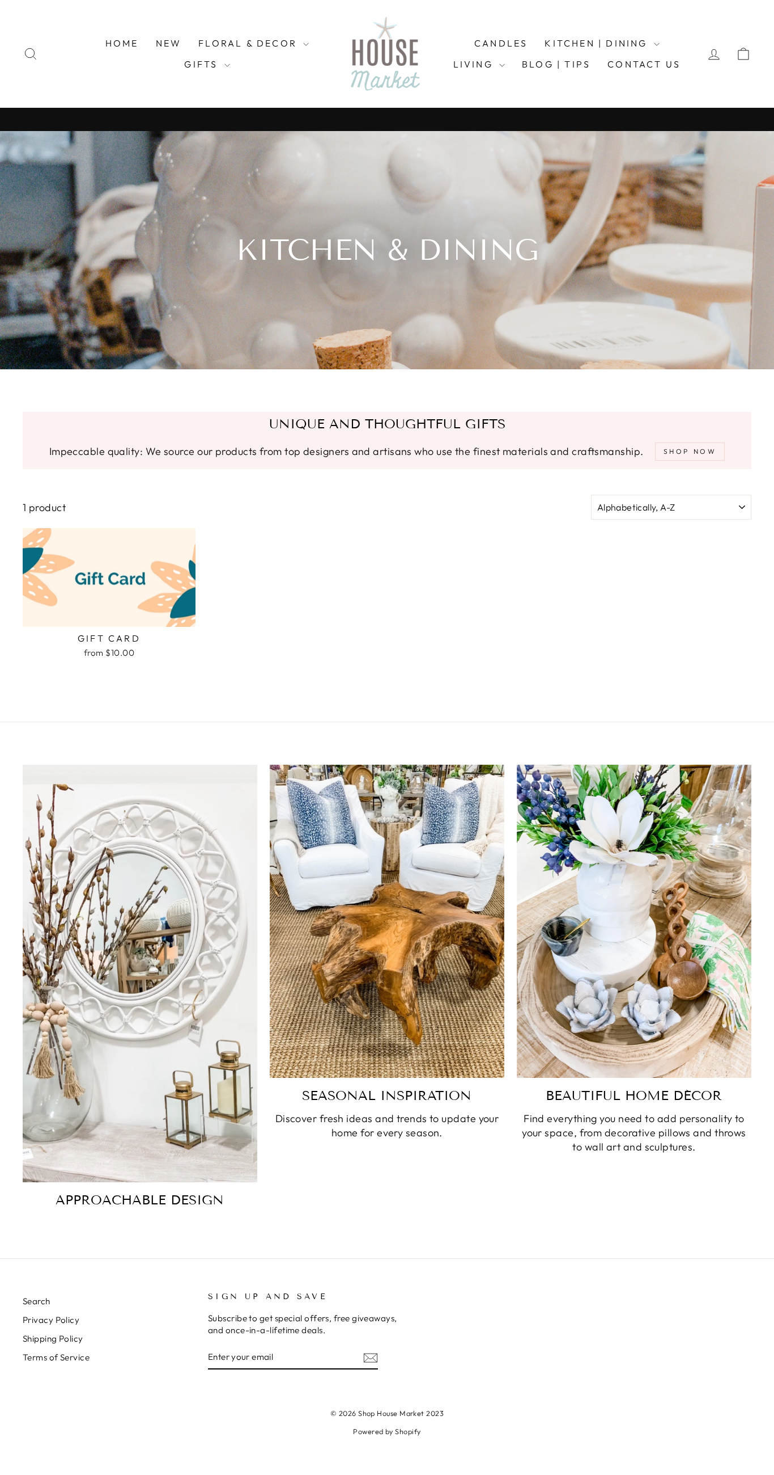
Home (122, 43)
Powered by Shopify (386, 1431)
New (169, 43)
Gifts (202, 64)
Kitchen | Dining (597, 43)
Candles (501, 43)
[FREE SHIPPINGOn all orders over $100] (387, 119)
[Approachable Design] (140, 973)
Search (36, 1301)
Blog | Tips (556, 64)
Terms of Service (56, 1357)
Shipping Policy (53, 1338)
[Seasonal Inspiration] (387, 921)
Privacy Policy (51, 1319)
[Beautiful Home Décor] (634, 921)
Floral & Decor (249, 43)
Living (474, 64)
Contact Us (644, 64)
